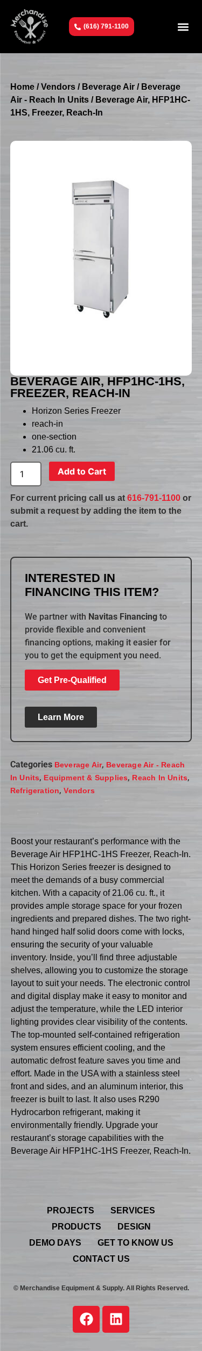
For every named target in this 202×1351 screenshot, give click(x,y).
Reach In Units (159, 777)
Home (22, 86)
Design (134, 1226)
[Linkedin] (115, 1319)
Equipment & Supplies (86, 777)
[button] (183, 26)
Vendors (58, 86)
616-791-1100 (153, 497)
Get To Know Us (135, 1242)
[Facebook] (86, 1319)
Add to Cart (82, 471)
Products (76, 1226)
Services (132, 1210)
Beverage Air (108, 86)
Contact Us (101, 1258)
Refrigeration (35, 790)
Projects (70, 1210)
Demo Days (55, 1242)
